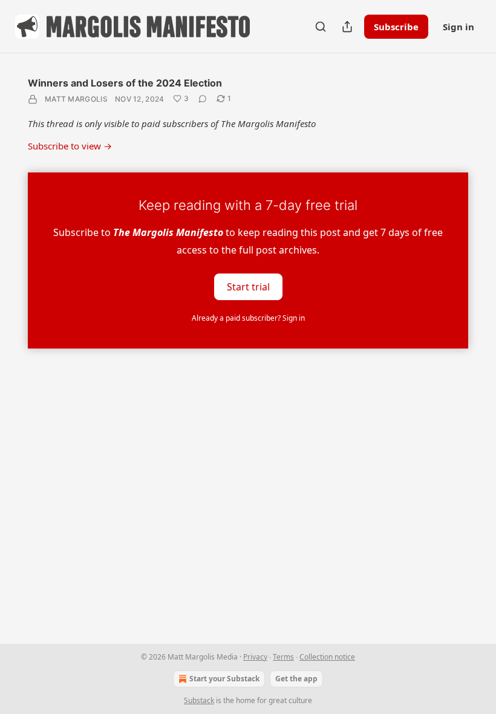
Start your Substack (224, 678)
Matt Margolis (76, 98)
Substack (199, 700)
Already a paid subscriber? (248, 318)
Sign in (458, 27)
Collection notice (327, 657)
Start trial (248, 286)
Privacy (255, 657)
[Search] (320, 27)
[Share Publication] (347, 27)
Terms (283, 657)
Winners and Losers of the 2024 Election (125, 83)
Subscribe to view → (70, 146)
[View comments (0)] (202, 98)
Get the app (296, 678)
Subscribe (396, 27)
